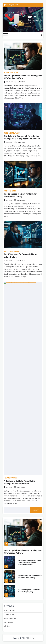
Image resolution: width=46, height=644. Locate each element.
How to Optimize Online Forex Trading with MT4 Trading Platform (23, 77)
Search (36, 509)
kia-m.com (10, 82)
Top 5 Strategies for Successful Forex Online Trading (20, 255)
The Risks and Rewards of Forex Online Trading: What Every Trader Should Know (22, 137)
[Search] (41, 35)
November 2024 (9, 610)
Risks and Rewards (12, 133)
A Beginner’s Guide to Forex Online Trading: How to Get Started (19, 482)
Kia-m (32, 16)
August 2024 (8, 622)
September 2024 (10, 618)
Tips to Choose (10, 191)
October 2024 (9, 614)
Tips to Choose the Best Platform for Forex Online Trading (20, 195)
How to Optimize (11, 72)
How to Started (10, 478)
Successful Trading (12, 251)
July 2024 (7, 626)
